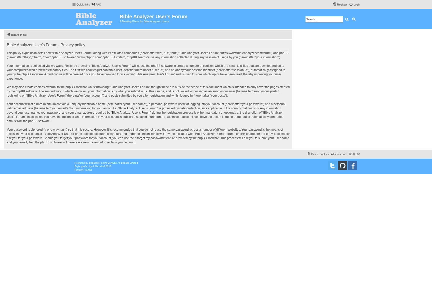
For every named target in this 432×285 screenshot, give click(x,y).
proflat (84, 166)
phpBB (93, 162)
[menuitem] (96, 5)
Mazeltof (100, 166)
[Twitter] (332, 165)
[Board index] (96, 19)
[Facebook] (352, 165)
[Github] (342, 165)
